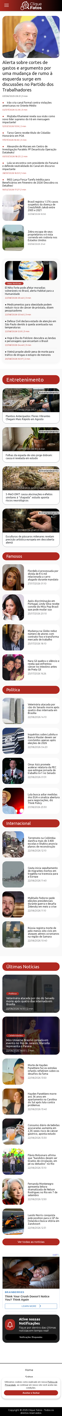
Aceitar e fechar (31, 1393)
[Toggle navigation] (6, 6)
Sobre (29, 1376)
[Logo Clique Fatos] (31, 5)
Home (29, 1370)
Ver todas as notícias (31, 1241)
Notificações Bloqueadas (31, 1337)
